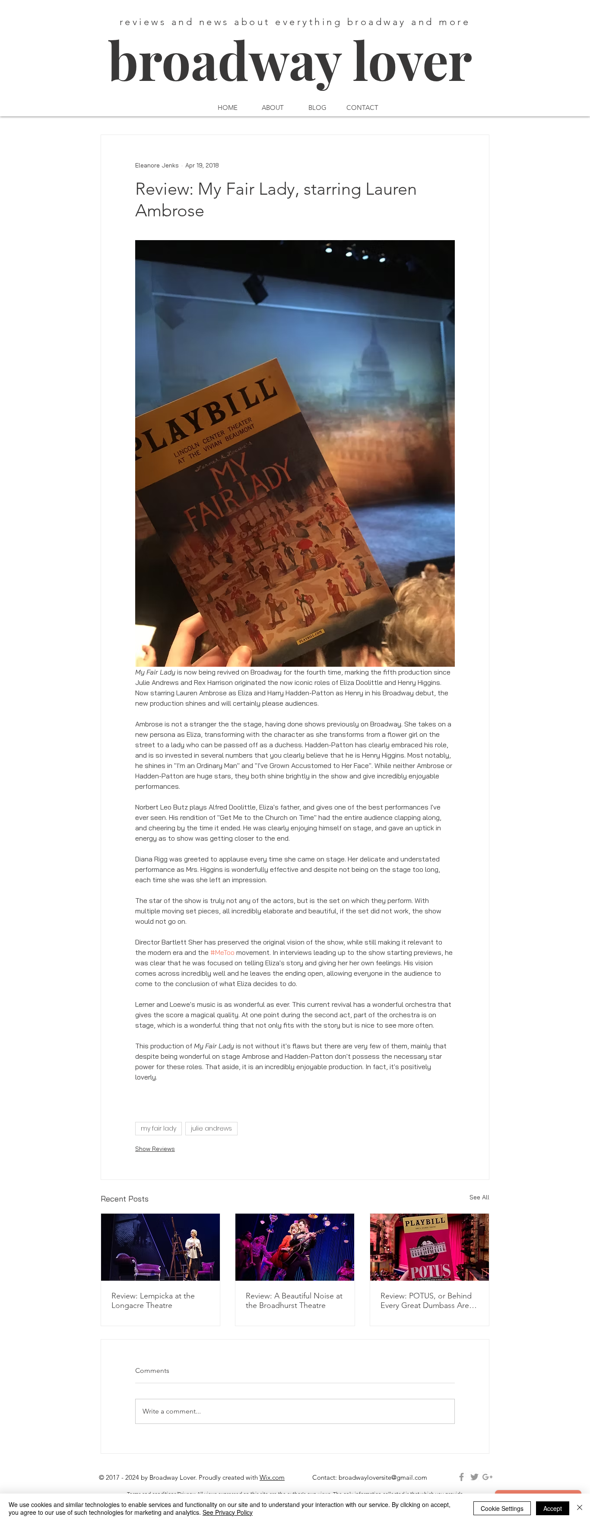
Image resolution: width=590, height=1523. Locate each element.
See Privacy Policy (228, 1512)
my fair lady (158, 1128)
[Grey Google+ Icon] (487, 1477)
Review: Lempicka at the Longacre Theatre (153, 1300)
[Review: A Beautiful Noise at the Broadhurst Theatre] (294, 1247)
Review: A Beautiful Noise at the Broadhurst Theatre (294, 1300)
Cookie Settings (502, 1508)
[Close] (579, 1508)
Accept (552, 1508)
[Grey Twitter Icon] (474, 1477)
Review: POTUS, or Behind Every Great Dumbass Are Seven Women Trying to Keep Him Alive (426, 1300)
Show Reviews (155, 1149)
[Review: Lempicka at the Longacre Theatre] (160, 1247)
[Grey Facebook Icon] (461, 1477)
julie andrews (211, 1128)
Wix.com (272, 1477)
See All (479, 1197)
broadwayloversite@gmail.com (383, 1477)
